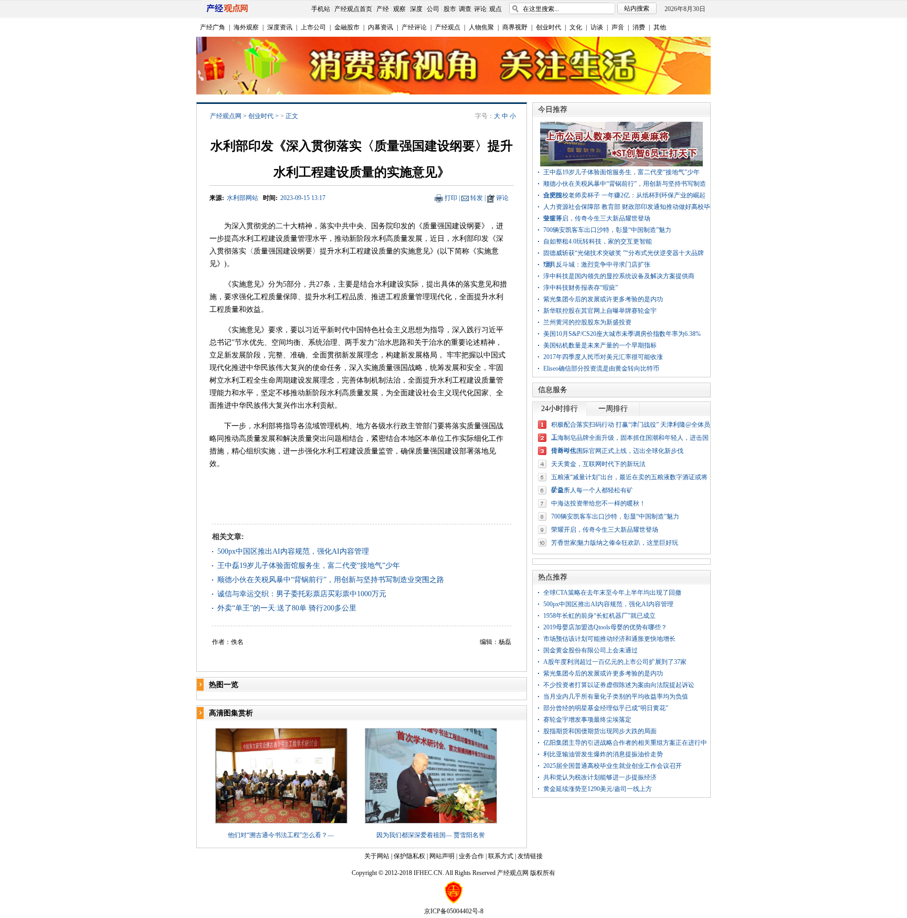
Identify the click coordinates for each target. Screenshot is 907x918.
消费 (638, 27)
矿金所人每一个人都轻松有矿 (592, 490)
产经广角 (212, 27)
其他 (659, 27)
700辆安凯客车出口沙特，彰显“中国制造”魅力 (607, 230)
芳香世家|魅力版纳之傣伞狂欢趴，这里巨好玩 (614, 542)
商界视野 (515, 27)
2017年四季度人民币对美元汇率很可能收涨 (603, 357)
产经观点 (447, 27)
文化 (575, 27)
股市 (450, 9)
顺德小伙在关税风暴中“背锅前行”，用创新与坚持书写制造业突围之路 (330, 580)
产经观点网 (225, 116)
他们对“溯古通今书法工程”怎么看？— (281, 835)
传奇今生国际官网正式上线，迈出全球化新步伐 (617, 451)
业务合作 (471, 856)
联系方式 (500, 856)
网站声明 (442, 856)
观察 (399, 9)
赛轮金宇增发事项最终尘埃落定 (587, 719)
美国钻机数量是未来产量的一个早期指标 (600, 345)
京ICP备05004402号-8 (453, 911)
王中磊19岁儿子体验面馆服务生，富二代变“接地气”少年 (308, 565)
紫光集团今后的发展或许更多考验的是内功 (603, 299)
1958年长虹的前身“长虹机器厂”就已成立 (599, 615)
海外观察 (246, 27)
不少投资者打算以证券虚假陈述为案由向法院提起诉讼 (618, 685)
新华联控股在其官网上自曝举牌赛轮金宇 (600, 310)
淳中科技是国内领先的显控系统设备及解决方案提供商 (618, 276)
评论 (480, 9)
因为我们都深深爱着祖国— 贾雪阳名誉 (430, 835)
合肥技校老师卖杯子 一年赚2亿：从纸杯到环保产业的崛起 (624, 195)
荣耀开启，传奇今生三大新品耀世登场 (596, 218)
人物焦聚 (481, 27)
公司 (433, 9)
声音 (617, 27)
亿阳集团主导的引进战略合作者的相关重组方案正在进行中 (625, 742)
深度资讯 (279, 27)
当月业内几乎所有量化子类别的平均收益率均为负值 (615, 696)
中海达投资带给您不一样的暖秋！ (598, 503)
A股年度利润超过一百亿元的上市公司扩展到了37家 (615, 662)
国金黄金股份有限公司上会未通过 (590, 650)
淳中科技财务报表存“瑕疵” (580, 287)
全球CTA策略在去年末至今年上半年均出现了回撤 (612, 592)
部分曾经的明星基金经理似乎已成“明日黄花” (605, 708)
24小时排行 (559, 409)
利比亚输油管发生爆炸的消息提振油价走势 (603, 754)
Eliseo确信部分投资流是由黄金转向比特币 (601, 368)
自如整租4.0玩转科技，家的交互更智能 (597, 241)
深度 (416, 9)
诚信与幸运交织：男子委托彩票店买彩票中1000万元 (301, 594)
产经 (382, 9)
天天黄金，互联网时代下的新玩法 (598, 464)
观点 (495, 9)
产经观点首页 (353, 9)
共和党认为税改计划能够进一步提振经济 (600, 777)
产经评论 (414, 27)
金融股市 (347, 27)
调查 (465, 9)
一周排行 (613, 409)
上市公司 (313, 27)
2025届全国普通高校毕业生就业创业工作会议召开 (612, 765)
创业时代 (548, 27)
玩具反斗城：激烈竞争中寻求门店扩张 (596, 264)
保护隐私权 (409, 856)
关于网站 (376, 856)
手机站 (320, 9)
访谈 (596, 27)
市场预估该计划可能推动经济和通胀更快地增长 (609, 638)
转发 (476, 198)
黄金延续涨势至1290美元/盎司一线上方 (597, 789)
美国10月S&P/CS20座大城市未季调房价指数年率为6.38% (622, 333)
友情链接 (530, 856)
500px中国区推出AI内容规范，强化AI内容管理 (293, 551)
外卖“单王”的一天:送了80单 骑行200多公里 (286, 608)
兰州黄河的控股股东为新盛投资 (587, 322)
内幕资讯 (380, 27)
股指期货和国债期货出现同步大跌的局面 (600, 731)
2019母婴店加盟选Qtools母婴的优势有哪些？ (605, 627)
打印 (451, 198)
